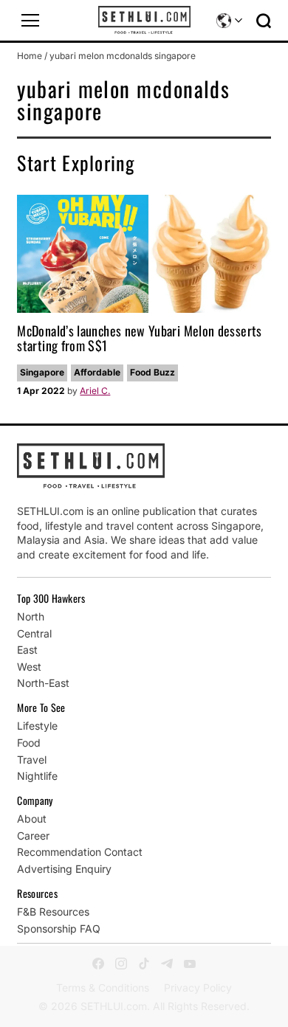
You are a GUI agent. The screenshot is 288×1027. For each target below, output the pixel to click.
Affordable (97, 372)
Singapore (42, 372)
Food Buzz (152, 372)
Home (29, 55)
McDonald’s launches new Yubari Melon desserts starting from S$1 (139, 338)
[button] (30, 20)
